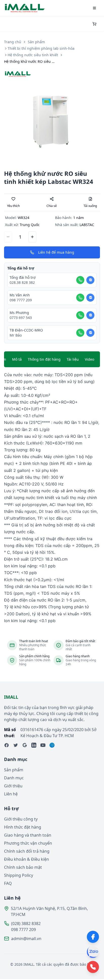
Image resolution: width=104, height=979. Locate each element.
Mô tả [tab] (17, 359)
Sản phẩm (36, 41)
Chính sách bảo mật (23, 867)
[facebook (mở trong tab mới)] (6, 745)
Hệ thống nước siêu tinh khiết (33, 54)
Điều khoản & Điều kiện (26, 859)
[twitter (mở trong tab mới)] (15, 745)
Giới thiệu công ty (21, 819)
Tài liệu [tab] (73, 359)
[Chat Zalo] (90, 280)
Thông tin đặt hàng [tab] (44, 359)
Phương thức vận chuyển (28, 843)
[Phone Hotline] (93, 967)
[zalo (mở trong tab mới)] (52, 745)
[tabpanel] (52, 497)
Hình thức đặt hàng (22, 827)
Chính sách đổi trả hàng (26, 851)
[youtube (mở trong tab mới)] (42, 745)
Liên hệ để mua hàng (56, 252)
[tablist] (52, 359)
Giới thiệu (13, 786)
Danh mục (14, 778)
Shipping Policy (18, 875)
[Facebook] (93, 937)
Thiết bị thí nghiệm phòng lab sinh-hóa (41, 48)
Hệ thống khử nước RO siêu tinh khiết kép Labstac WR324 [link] (29, 61)
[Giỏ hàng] (94, 23)
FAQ (8, 883)
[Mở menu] (94, 8)
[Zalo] (93, 952)
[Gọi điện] (80, 280)
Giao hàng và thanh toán (27, 835)
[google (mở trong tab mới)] (24, 745)
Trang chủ (12, 41)
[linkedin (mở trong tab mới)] (33, 745)
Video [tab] (89, 359)
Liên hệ (11, 794)
